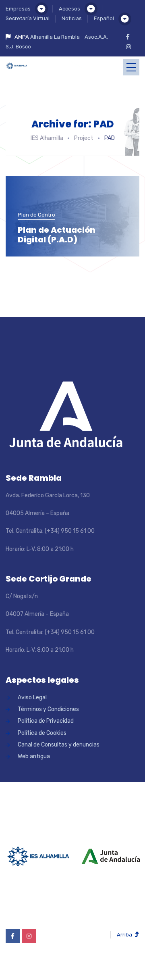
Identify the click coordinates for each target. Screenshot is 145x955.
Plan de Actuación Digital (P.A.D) (56, 234)
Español (104, 18)
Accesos (69, 9)
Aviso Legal (32, 697)
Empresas (18, 9)
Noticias (72, 18)
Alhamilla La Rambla (55, 37)
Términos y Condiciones (48, 709)
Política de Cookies (42, 733)
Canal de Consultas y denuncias (58, 744)
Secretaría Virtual (28, 18)
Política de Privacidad (46, 720)
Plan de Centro (36, 215)
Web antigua (34, 756)
